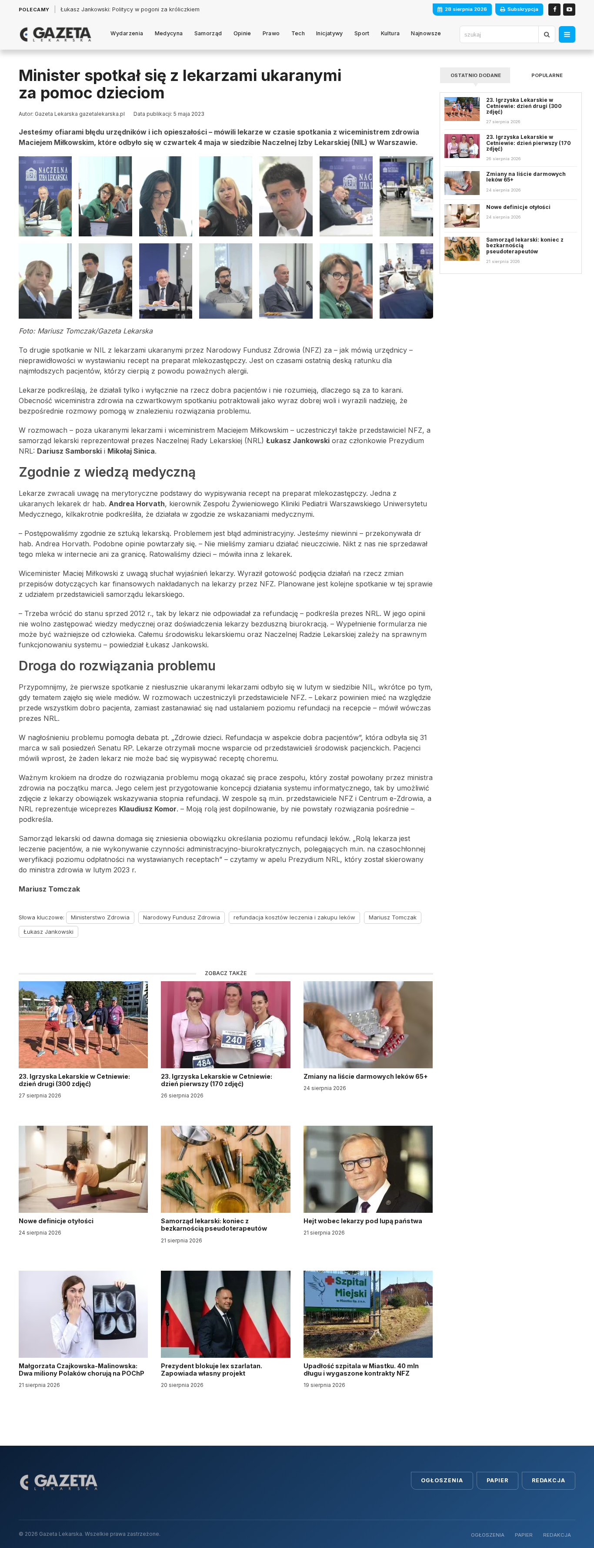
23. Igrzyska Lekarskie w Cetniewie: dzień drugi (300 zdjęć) (74, 1080)
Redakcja (548, 1480)
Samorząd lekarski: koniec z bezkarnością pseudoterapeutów (214, 1224)
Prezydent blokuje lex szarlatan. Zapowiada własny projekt (211, 1369)
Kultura (390, 33)
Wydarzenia (126, 33)
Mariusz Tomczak (393, 917)
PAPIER (524, 1535)
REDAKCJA (557, 1535)
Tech (298, 33)
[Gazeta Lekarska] (55, 34)
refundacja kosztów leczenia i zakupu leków (294, 917)
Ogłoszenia (442, 1480)
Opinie (242, 33)
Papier (497, 1480)
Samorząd (208, 33)
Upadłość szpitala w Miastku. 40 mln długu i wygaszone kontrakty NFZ (361, 1369)
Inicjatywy (329, 33)
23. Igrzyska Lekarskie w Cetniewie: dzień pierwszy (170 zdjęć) (216, 1080)
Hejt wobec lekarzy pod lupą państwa (364, 1221)
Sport (362, 33)
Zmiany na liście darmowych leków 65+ (366, 1076)
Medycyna (169, 33)
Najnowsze (426, 33)
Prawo (271, 33)
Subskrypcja (522, 9)
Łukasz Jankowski (48, 931)
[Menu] (567, 34)
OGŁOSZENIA (487, 1535)
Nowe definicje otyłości (57, 1221)
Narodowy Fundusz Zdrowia (181, 917)
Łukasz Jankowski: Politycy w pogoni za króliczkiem (130, 9)
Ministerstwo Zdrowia (100, 917)
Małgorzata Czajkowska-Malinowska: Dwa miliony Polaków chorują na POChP (81, 1369)
